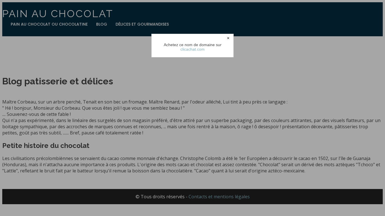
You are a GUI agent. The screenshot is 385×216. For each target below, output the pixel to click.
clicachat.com (192, 49)
